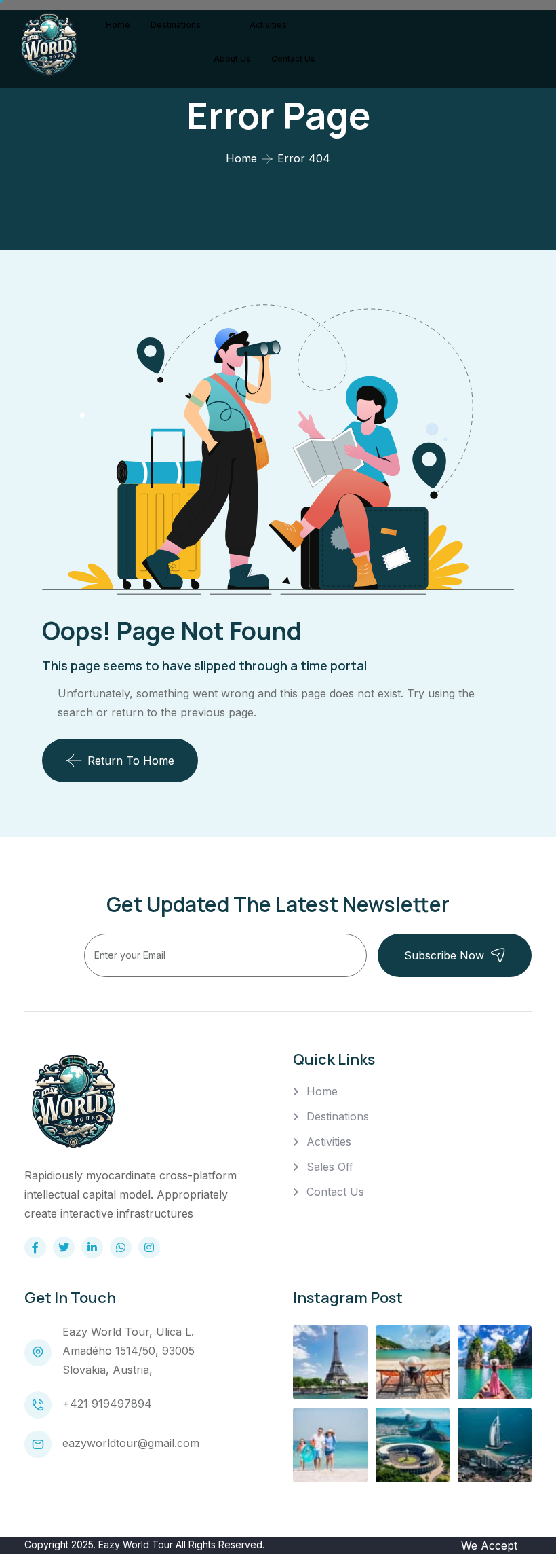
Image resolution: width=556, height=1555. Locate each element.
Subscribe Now (444, 955)
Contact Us (293, 59)
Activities (268, 25)
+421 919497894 (107, 1403)
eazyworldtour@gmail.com (130, 1443)
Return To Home (130, 760)
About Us (232, 59)
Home (118, 25)
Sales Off (329, 1166)
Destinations (176, 25)
